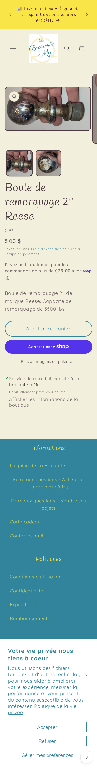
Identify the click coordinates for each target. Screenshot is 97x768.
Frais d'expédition (46, 249)
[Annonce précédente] (10, 14)
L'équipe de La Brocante (37, 465)
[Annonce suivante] (86, 14)
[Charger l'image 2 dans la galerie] (48, 163)
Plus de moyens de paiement (48, 361)
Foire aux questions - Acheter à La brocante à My (48, 483)
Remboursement (29, 618)
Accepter (47, 727)
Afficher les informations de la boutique (43, 402)
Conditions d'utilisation (36, 577)
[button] (13, 49)
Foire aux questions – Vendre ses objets (48, 504)
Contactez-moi (26, 536)
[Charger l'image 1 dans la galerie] (19, 163)
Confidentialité (26, 591)
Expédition (22, 604)
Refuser (47, 741)
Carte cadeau (25, 522)
